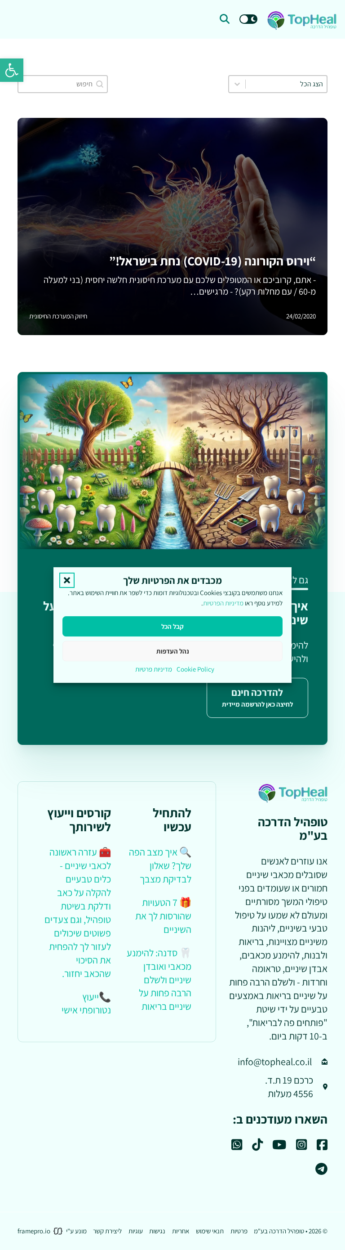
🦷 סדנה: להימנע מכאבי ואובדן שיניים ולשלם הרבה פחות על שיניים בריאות (159, 979)
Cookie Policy (195, 669)
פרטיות (239, 1231)
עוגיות (135, 1231)
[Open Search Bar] (225, 19)
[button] (11, 70)
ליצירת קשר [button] (107, 1231)
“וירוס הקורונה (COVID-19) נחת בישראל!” (212, 261)
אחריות (180, 1231)
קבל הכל (172, 626)
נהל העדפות (172, 651)
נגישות (157, 1231)
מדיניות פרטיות (153, 669)
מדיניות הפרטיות (223, 603)
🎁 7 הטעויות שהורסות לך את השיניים (163, 916)
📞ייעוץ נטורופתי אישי (86, 1003)
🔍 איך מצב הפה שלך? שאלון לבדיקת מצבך (160, 865)
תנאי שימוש (210, 1231)
